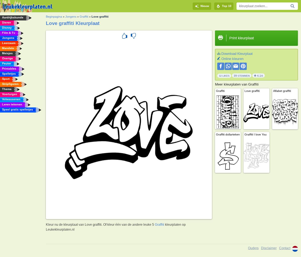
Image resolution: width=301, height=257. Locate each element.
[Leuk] (124, 36)
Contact (284, 248)
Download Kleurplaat (237, 54)
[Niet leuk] (133, 36)
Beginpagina (54, 16)
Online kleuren (232, 59)
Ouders (253, 248)
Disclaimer (269, 248)
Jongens (70, 16)
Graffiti (84, 16)
